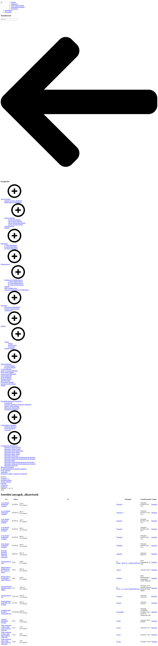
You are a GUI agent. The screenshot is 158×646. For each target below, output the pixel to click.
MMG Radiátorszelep (10, 288)
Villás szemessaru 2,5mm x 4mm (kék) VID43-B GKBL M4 (6, 634)
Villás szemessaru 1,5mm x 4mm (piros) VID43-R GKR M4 (6, 628)
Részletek (154, 504)
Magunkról (14, 4)
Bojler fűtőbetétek (6, 377)
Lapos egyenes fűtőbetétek (8, 374)
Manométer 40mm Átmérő (12, 454)
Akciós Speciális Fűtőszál (15, 224)
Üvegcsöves (11, 347)
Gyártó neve (4, 485)
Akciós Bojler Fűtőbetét (15, 221)
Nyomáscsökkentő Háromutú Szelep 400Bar (6, 588)
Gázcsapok (7, 430)
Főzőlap (3, 385)
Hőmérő (6, 228)
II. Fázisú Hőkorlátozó (10, 247)
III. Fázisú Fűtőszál (9, 367)
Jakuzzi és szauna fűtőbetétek (9, 371)
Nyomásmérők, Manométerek (9, 446)
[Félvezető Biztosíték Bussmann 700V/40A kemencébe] (119, 554)
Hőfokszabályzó (5, 264)
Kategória (3, 483)
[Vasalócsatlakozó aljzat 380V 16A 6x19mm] (118, 603)
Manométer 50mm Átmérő (12, 452)
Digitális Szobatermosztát (11, 309)
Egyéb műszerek (5, 470)
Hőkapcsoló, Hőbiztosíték (11, 408)
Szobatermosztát (9, 226)
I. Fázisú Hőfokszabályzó (15, 281)
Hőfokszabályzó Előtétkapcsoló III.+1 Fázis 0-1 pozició (5, 570)
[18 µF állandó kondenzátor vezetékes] (119, 537)
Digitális (6, 286)
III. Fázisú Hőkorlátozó (11, 248)
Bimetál (10, 343)
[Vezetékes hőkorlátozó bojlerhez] (118, 621)
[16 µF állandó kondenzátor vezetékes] (119, 529)
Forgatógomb (8, 403)
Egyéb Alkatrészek (9, 428)
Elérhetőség (14, 9)
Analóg (6, 342)
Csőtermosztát (8, 310)
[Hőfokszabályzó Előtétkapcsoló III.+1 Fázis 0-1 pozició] (118, 570)
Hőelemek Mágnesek (10, 427)
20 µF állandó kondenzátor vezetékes (5, 545)
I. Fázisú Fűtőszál (9, 366)
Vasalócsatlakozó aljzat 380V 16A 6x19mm (6, 603)
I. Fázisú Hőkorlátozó (10, 245)
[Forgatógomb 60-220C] (128, 563)
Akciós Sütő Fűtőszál (14, 220)
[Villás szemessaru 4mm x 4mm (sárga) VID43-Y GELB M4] (118, 641)
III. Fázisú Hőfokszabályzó (16, 285)
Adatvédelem (8, 10)
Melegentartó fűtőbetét (7, 382)
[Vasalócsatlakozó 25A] (119, 596)
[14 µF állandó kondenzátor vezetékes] (119, 521)
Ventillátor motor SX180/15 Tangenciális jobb (6, 612)
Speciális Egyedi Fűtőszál (8, 384)
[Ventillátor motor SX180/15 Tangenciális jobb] (120, 612)
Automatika (4, 472)
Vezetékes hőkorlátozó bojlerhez (4, 621)
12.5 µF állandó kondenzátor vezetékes (5, 512)
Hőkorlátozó (4, 243)
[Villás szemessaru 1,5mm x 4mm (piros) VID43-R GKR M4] (118, 628)
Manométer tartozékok (7, 467)
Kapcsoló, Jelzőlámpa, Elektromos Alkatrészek (17, 404)
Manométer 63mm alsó (11, 465)
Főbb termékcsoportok (17, 5)
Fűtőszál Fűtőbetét (6, 364)
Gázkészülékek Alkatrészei (8, 425)
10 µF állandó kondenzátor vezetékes (5, 504)
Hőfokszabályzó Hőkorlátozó (12, 202)
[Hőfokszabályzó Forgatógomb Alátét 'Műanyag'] (119, 578)
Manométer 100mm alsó (11, 455)
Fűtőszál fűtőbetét (9, 218)
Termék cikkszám (6, 482)
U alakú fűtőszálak (6, 369)
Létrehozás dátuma (6, 480)
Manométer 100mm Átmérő (12, 449)
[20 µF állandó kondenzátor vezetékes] (119, 545)
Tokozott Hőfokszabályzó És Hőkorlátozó (16, 290)
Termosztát (4, 305)
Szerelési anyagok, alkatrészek (13, 201)
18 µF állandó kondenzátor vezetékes (5, 537)
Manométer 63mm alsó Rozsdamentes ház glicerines (19, 462)
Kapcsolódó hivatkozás (18, 7)
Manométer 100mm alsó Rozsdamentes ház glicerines (19, 459)
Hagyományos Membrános (12, 307)
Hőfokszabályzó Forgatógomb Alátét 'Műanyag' (6, 578)
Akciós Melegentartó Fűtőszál (16, 223)
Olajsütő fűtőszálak (6, 375)
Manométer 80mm (9, 460)
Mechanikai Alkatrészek (11, 409)
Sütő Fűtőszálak (5, 380)
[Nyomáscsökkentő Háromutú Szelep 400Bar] (128, 589)
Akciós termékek (6, 199)
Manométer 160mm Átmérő (12, 447)
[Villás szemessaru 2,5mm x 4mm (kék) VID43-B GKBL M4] (118, 634)
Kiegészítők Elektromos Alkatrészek (11, 401)
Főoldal (13, 2)
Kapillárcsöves (12, 345)
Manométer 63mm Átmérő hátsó (13, 451)
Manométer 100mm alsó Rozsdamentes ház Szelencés (19, 464)
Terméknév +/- (5, 478)
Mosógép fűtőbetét (6, 379)
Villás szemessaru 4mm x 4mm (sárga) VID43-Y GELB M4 (6, 641)
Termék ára (4, 486)
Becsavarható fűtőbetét (7, 372)
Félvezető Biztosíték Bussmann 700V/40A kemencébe (4, 554)
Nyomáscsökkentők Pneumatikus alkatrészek (14, 469)
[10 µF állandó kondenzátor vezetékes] (119, 504)
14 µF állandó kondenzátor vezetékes (5, 520)
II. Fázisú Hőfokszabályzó (15, 283)
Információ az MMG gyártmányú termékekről (14, 474)
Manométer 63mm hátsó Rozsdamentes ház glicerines (19, 457)
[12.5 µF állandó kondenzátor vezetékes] (119, 512)
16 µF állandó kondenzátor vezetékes (5, 529)
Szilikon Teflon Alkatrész (11, 406)
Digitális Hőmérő (9, 348)
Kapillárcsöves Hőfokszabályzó (13, 280)
